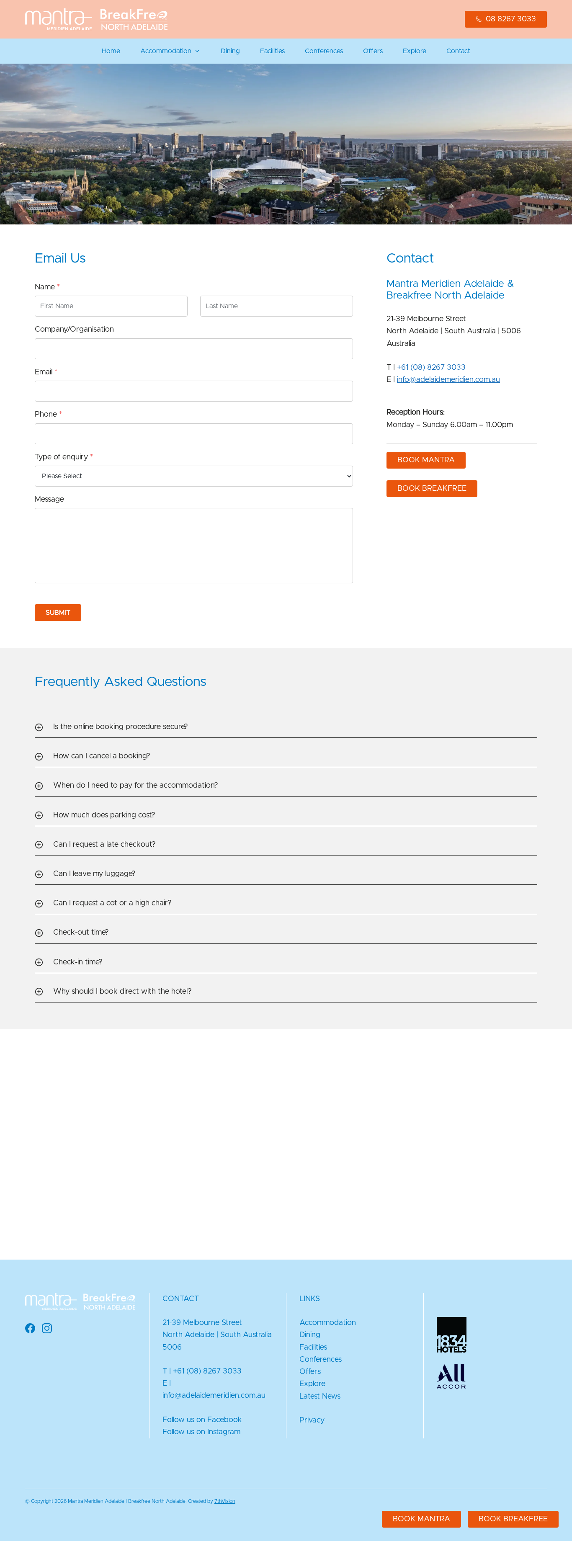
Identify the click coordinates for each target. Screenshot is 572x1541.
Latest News (319, 1396)
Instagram (223, 1432)
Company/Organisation (74, 329)
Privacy (312, 1420)
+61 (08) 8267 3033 (431, 367)
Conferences (324, 51)
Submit (58, 612)
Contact (458, 51)
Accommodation (165, 51)
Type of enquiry (64, 457)
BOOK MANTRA (426, 460)
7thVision (224, 1501)
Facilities (272, 51)
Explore (414, 51)
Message (49, 499)
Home (111, 51)
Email (46, 372)
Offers (373, 51)
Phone (48, 414)
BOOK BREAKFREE (431, 488)
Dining (230, 51)
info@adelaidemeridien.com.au (448, 380)
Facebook (224, 1420)
